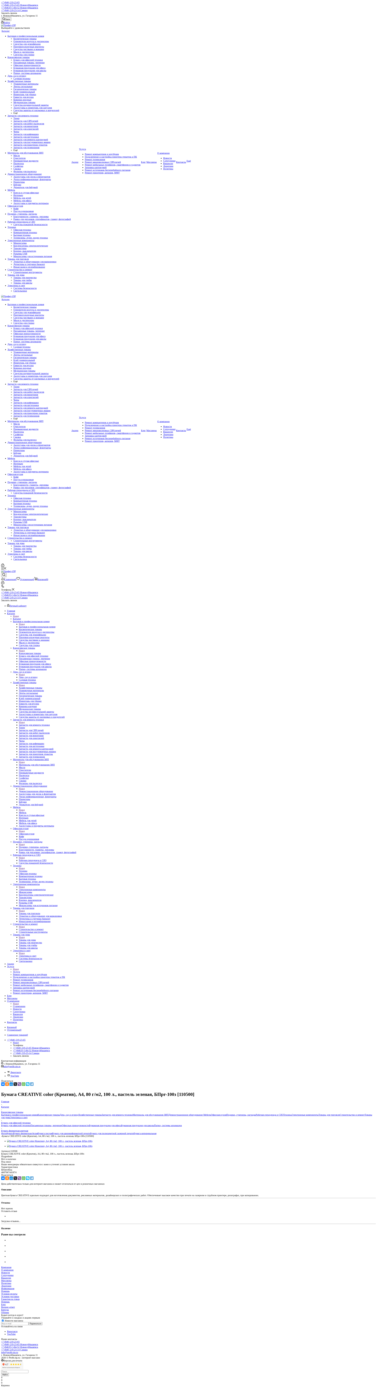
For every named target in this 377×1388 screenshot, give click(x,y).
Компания (6, 1267)
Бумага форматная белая (25, 1133)
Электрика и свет (27, 956)
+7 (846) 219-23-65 (10, 2)
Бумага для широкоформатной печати (71, 1133)
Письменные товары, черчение (46, 1125)
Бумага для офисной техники (16, 1125)
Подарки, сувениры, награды (33, 847)
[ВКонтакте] (3, 1084)
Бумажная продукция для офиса (105, 1125)
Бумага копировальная (145, 1133)
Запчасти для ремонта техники (34, 725)
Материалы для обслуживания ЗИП (37, 765)
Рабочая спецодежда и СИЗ (32, 860)
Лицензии (6, 1286)
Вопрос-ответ (8, 1307)
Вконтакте (15, 1072)
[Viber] (19, 1084)
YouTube (14, 1076)
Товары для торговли (29, 913)
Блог (3, 1304)
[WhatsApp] (23, 1084)
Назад (16, 616)
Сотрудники (7, 1275)
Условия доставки (10, 1296)
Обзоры (5, 1312)
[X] (15, 1084)
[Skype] (27, 1084)
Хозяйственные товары (30, 688)
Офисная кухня (26, 834)
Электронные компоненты (32, 889)
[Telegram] (32, 1084)
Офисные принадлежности (75, 1125)
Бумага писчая (45, 1133)
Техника (23, 871)
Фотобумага (7, 1133)
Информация (7, 1288)
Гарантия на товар (10, 1299)
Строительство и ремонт (31, 929)
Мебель (22, 812)
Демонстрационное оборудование (36, 791)
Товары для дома (27, 940)
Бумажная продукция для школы (137, 1125)
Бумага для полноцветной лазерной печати (112, 1133)
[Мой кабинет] (2, 565)
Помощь (5, 1291)
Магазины (6, 1280)
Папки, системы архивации (168, 1125)
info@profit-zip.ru (12, 1066)
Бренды (5, 1310)
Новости (5, 1272)
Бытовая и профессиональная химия (37, 627)
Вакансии (6, 1278)
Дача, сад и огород (28, 677)
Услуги (16, 972)
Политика (6, 1283)
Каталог (17, 619)
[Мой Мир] (11, 1084)
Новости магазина (13, 1320)
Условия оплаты (9, 1294)
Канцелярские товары (30, 653)
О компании (19, 1006)
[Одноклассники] (7, 1084)
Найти (5, 1375)
